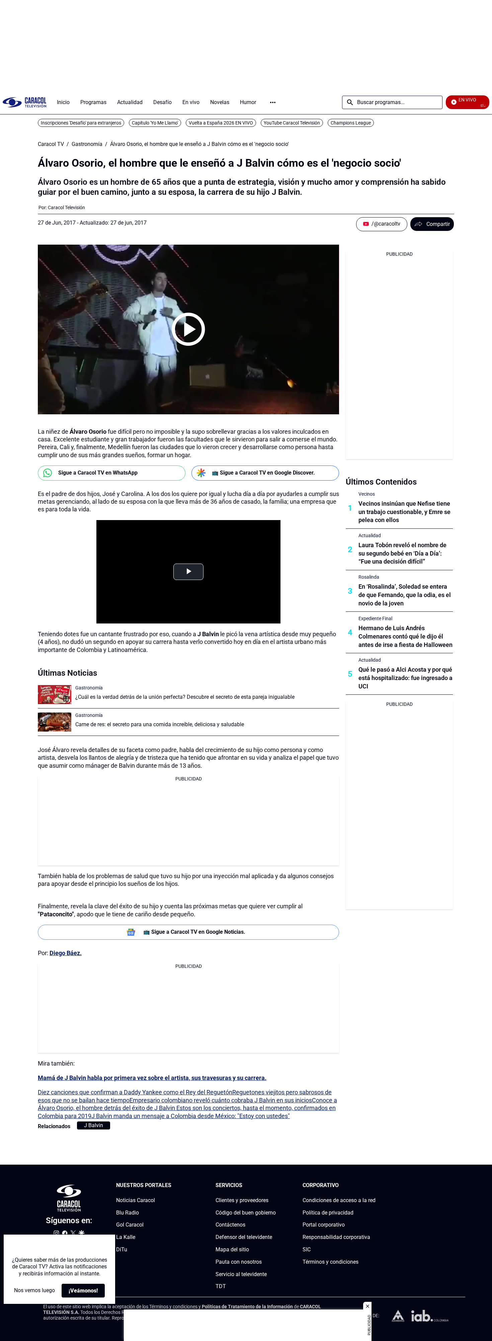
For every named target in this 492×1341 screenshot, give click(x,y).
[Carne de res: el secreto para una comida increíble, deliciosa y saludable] (54, 722)
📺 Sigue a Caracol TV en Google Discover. (263, 473)
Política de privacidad (328, 1212)
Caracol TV (51, 144)
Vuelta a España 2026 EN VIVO (221, 122)
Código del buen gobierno (246, 1212)
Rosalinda (368, 577)
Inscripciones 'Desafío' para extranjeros (81, 122)
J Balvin (93, 1125)
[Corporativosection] (374, 1185)
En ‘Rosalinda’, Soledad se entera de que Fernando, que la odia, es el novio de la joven (404, 595)
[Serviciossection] (274, 1185)
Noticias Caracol (135, 1200)
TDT (221, 1286)
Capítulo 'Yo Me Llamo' (155, 122)
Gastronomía (87, 144)
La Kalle (125, 1237)
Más (273, 102)
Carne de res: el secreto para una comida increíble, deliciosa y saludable (159, 724)
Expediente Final (375, 618)
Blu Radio (127, 1212)
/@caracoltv (386, 224)
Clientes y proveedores (242, 1200)
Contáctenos (230, 1225)
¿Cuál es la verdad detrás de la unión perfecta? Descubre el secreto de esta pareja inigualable (185, 697)
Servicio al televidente (241, 1274)
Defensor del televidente (244, 1237)
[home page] (24, 102)
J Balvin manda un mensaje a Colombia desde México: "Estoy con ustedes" (190, 1115)
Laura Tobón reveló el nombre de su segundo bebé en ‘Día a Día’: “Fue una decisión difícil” (402, 553)
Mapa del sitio (232, 1249)
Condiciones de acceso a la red (339, 1200)
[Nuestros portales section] (173, 1185)
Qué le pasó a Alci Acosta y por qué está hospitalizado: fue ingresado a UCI (405, 678)
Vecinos (366, 494)
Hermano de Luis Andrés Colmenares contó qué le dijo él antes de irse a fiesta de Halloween (405, 636)
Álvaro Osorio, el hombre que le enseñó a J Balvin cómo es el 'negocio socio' (199, 144)
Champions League (351, 122)
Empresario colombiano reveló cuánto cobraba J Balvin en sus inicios (221, 1100)
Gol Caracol (130, 1225)
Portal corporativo (324, 1225)
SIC (307, 1249)
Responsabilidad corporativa (336, 1237)
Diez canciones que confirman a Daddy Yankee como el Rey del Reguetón (135, 1092)
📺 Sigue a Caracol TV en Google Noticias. (194, 932)
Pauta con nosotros (239, 1262)
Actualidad (369, 535)
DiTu (121, 1249)
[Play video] (188, 329)
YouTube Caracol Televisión (292, 122)
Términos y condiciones (330, 1262)
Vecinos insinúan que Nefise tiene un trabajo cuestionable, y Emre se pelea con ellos (404, 512)
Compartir (438, 224)
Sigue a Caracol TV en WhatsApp (98, 473)
